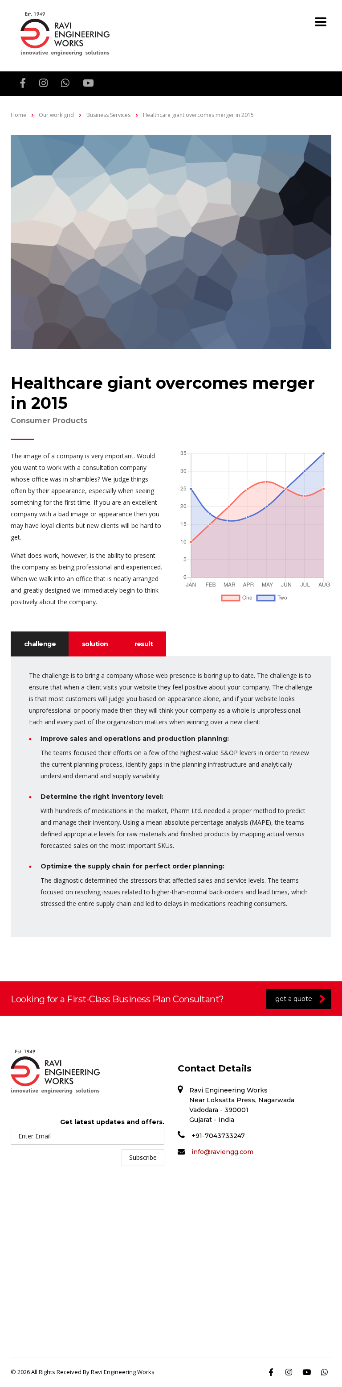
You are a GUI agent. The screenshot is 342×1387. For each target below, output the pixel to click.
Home (18, 115)
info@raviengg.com (222, 1152)
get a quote (293, 999)
